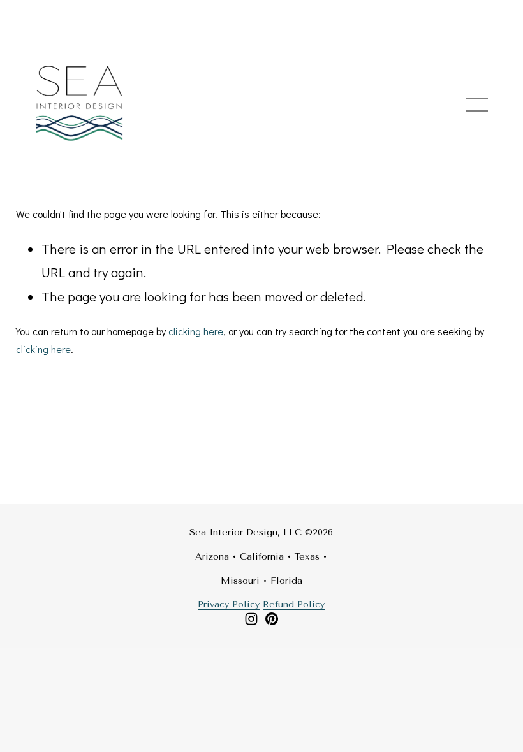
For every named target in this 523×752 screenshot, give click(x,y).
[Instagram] (251, 618)
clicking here (195, 331)
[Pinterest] (271, 618)
